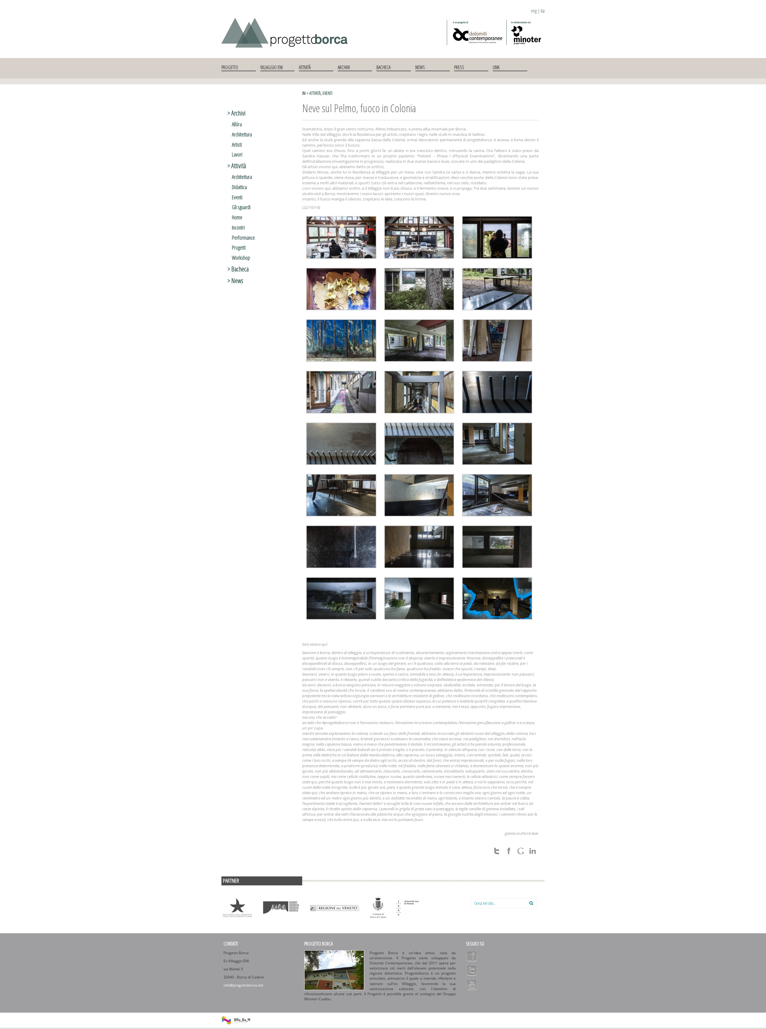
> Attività (313, 93)
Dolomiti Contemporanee (475, 32)
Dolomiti (281, 907)
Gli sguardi (241, 207)
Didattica (239, 187)
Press (459, 67)
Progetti (239, 247)
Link (496, 67)
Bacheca (383, 67)
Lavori (237, 154)
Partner (231, 880)
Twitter (472, 971)
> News (235, 280)
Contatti (231, 943)
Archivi (344, 67)
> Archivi (236, 112)
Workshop (241, 257)
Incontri (238, 227)
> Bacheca (238, 268)
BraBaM (235, 1020)
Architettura (242, 134)
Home (237, 217)
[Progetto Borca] (287, 31)
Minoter (525, 32)
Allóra (237, 124)
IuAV (421, 910)
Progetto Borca (318, 943)
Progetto (229, 67)
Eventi (327, 93)
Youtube (472, 985)
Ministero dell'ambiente (237, 907)
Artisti (237, 144)
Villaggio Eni (271, 67)
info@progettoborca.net (243, 985)
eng (534, 10)
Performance (243, 237)
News (420, 67)
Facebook (472, 956)
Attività (305, 67)
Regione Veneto (334, 907)
